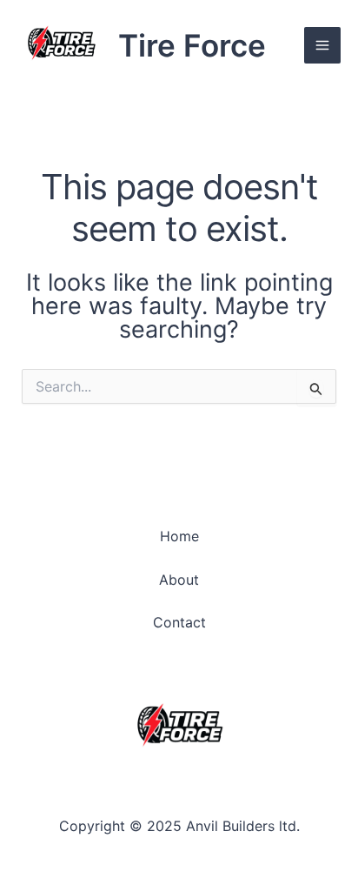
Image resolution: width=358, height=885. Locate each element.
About (179, 579)
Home (179, 536)
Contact (179, 622)
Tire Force (192, 45)
